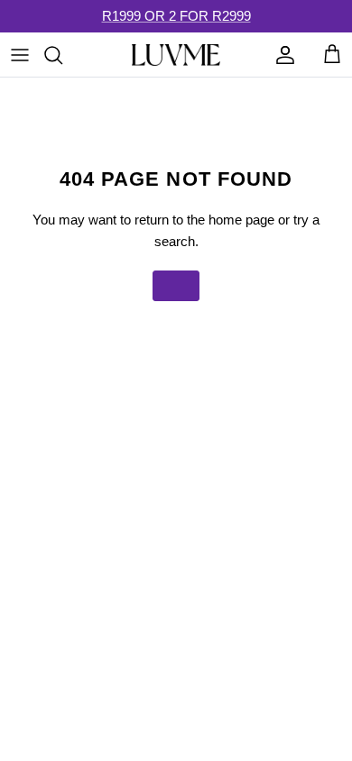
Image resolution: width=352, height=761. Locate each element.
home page (241, 219)
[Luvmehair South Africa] (176, 55)
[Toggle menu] (20, 55)
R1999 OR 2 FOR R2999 (176, 15)
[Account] (281, 55)
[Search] (62, 55)
